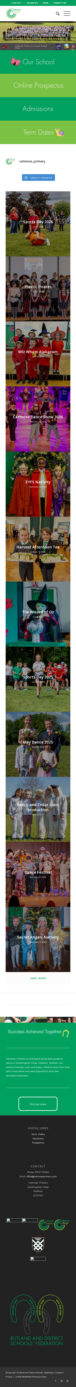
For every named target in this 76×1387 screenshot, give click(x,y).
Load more (38, 978)
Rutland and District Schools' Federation (35, 1372)
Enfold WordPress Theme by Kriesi (31, 1376)
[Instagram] (62, 1381)
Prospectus (38, 1142)
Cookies (59, 1372)
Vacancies (38, 1138)
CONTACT (16, 2)
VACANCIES (32, 2)
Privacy (9, 1376)
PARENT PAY (60, 2)
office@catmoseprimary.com (42, 1176)
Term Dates (38, 1134)
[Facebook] (56, 1381)
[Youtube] (67, 1381)
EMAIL (46, 2)
